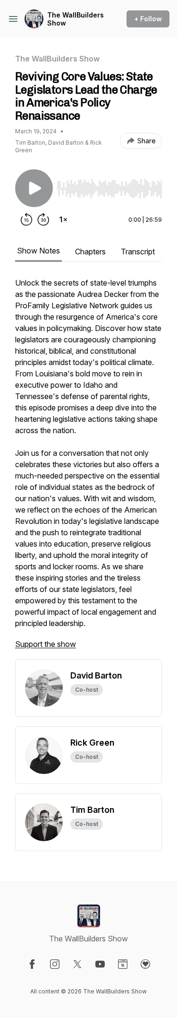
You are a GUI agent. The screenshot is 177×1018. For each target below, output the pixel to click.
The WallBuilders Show (75, 19)
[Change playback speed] (63, 219)
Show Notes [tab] (38, 250)
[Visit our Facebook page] (32, 964)
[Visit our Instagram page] (54, 964)
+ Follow (148, 19)
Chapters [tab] (90, 251)
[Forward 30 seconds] (43, 219)
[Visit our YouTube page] (100, 964)
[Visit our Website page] (122, 964)
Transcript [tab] (138, 251)
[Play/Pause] (34, 188)
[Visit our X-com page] (77, 964)
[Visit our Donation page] (145, 964)
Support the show (45, 644)
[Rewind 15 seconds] (26, 219)
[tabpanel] (88, 468)
